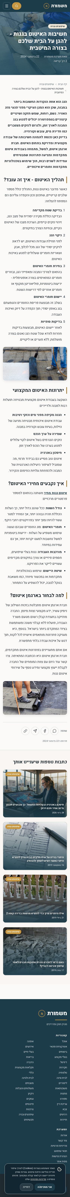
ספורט (63, 1099)
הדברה (30, 1062)
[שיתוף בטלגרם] (35, 731)
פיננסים (29, 1104)
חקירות (63, 1067)
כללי (31, 1073)
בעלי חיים (29, 1052)
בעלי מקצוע (61, 1057)
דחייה (26, 1187)
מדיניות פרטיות (59, 1146)
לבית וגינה (62, 1078)
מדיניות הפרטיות (38, 1179)
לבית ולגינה (28, 1078)
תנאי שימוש (60, 1151)
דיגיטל (63, 1062)
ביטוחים (63, 1052)
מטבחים (29, 1083)
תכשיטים (29, 1120)
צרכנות (30, 1109)
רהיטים (63, 1114)
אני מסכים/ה (45, 1187)
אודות (64, 1135)
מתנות (63, 1094)
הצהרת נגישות (59, 1156)
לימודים (63, 1083)
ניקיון (31, 1094)
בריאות (30, 1057)
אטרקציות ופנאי (58, 1047)
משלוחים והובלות (24, 1088)
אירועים (29, 1047)
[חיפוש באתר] (16, 6)
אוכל (64, 1041)
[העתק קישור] (25, 731)
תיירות (63, 1120)
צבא (65, 1109)
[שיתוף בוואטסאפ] (54, 731)
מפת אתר (62, 1161)
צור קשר (62, 1141)
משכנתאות (61, 1088)
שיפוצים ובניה (57, 26)
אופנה (30, 1041)
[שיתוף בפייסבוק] (45, 731)
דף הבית (62, 84)
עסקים (30, 1099)
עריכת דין (62, 1104)
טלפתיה (63, 1073)
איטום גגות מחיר (55, 493)
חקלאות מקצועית (24, 1067)
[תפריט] (6, 6)
